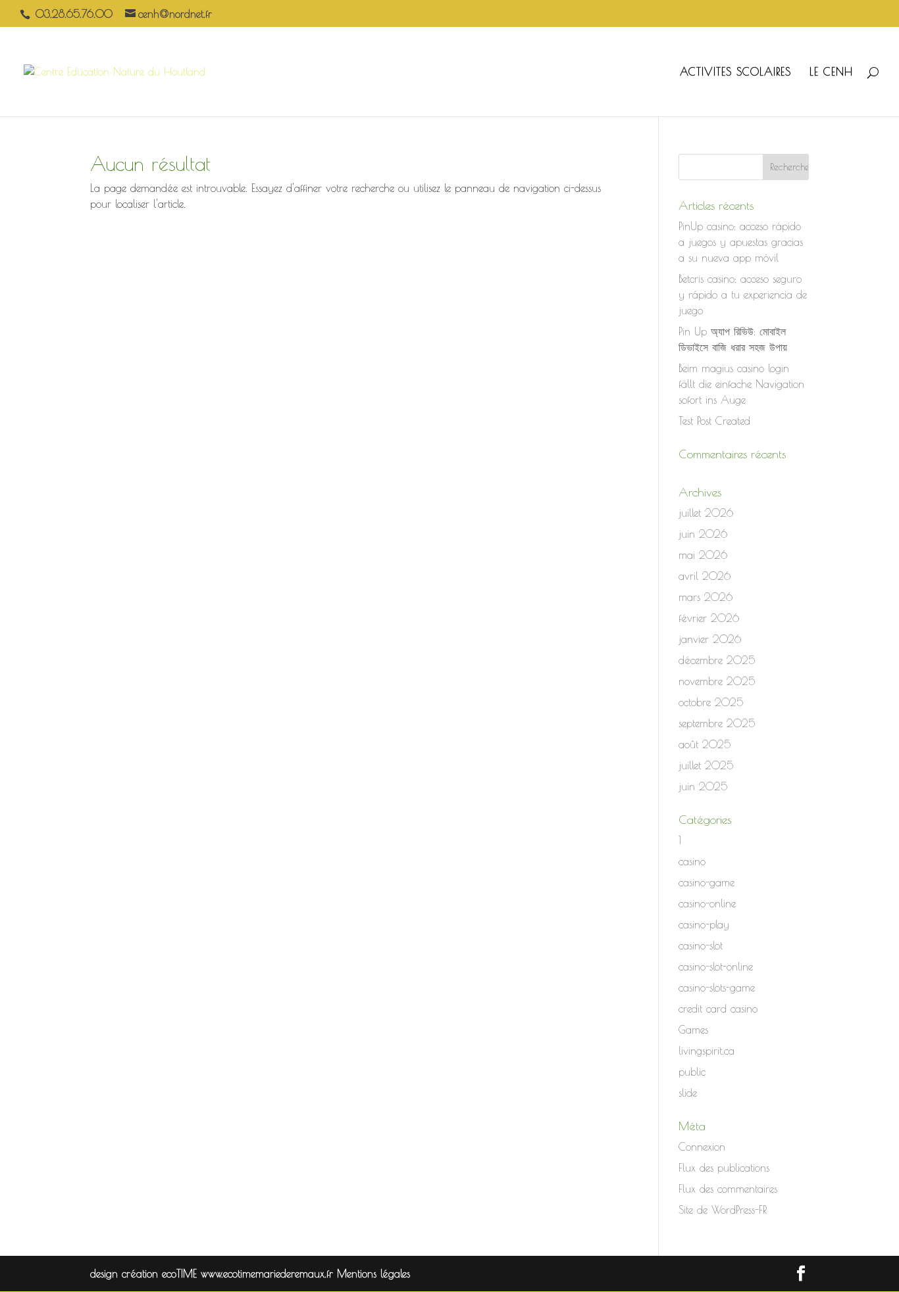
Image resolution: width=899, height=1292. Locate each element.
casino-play (704, 924)
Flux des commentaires (728, 1189)
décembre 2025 (717, 660)
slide (688, 1093)
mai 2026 (703, 555)
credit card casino (718, 1009)
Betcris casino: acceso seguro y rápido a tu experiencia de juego (743, 294)
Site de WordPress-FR (723, 1210)
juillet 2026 (706, 513)
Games (693, 1030)
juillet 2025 (706, 765)
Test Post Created (714, 421)
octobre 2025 (711, 702)
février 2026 (709, 618)
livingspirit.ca (706, 1051)
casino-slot (701, 945)
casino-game (706, 882)
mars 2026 (705, 597)
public (692, 1072)
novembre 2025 (717, 681)
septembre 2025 (717, 723)
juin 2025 (703, 786)
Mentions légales (373, 1274)
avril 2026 (705, 576)
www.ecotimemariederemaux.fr (269, 1274)
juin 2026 (703, 534)
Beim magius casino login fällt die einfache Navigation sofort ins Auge (741, 384)
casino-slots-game (717, 987)
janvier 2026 (710, 639)
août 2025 (705, 744)
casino (692, 861)
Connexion (702, 1147)
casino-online (707, 903)
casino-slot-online (716, 966)
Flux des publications (724, 1168)
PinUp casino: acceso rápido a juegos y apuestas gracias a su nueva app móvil (741, 242)
